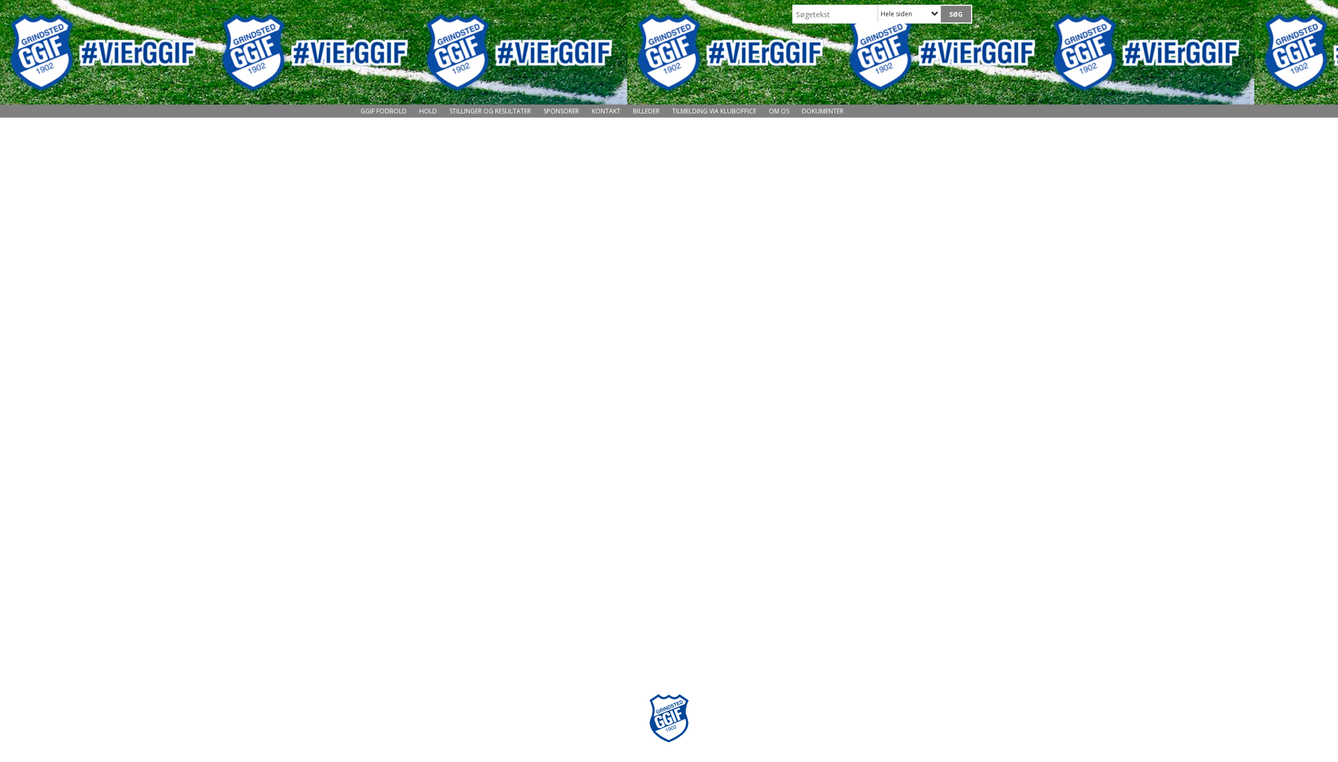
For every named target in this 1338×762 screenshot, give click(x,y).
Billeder (646, 111)
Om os (779, 111)
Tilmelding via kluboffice (714, 111)
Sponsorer (561, 111)
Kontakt (606, 111)
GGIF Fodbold (384, 111)
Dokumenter (823, 111)
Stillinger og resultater (490, 111)
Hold (428, 111)
